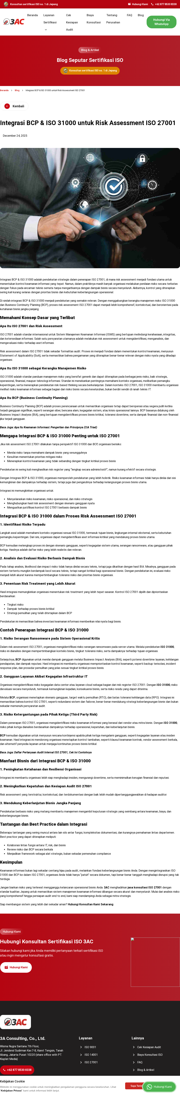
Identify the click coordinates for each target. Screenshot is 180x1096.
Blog (141, 15)
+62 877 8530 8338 (165, 4)
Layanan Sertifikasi (50, 19)
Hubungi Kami (140, 4)
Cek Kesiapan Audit (72, 22)
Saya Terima (137, 1086)
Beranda (32, 15)
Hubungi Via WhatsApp (161, 22)
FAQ (129, 15)
